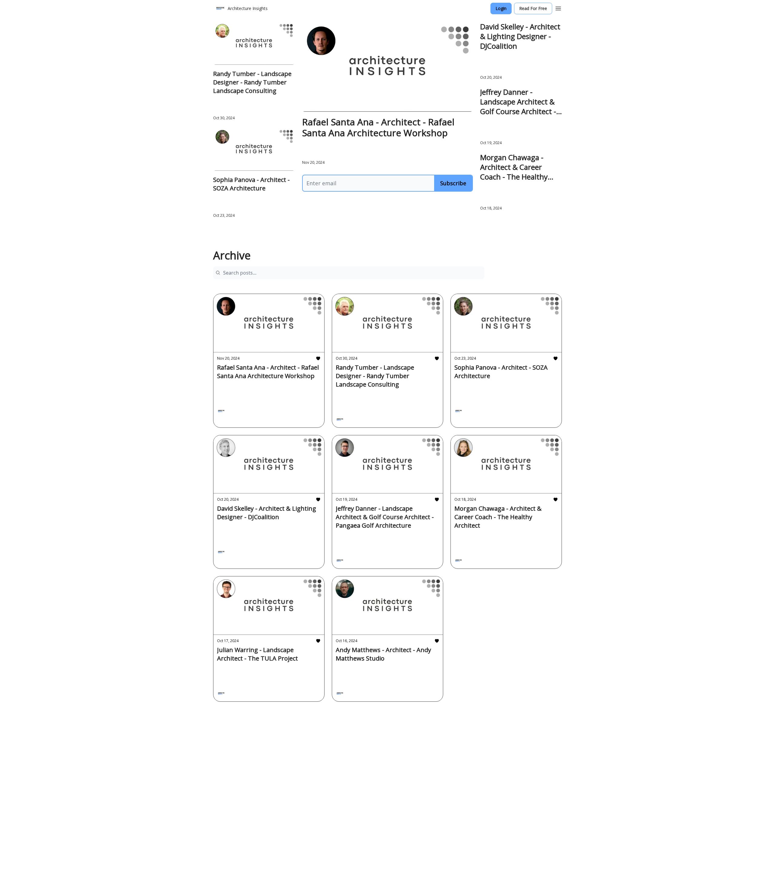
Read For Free (533, 8)
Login (501, 8)
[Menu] (558, 7)
